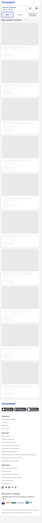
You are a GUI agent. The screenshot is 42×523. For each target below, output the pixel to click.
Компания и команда (8, 419)
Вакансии (5, 425)
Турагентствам (6, 471)
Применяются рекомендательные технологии (17, 513)
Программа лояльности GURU (12, 458)
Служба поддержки (8, 439)
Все (7, 15)
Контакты (5, 422)
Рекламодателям (7, 481)
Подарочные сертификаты (10, 461)
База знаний (6, 436)
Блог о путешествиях (9, 442)
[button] (14, 8)
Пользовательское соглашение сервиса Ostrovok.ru (19, 455)
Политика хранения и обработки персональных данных (20, 510)
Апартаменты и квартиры (32, 15)
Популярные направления (10, 445)
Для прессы (5, 429)
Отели (20, 15)
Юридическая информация (10, 448)
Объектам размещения (9, 468)
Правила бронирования (9, 451)
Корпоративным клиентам (10, 474)
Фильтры (30, 8)
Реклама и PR (6, 484)
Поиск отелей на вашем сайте (12, 477)
